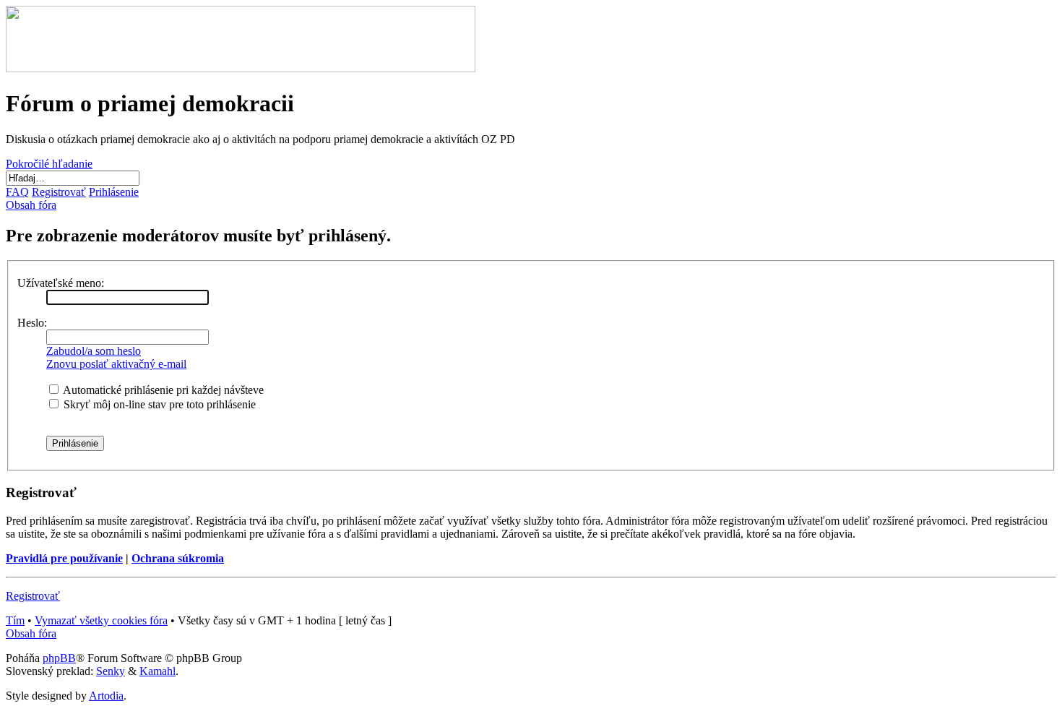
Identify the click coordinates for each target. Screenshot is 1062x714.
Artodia (106, 695)
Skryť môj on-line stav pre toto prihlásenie (158, 404)
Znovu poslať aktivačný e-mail (116, 364)
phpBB (59, 658)
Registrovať (33, 596)
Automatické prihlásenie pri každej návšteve (162, 390)
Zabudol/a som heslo (93, 351)
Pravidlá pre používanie (64, 558)
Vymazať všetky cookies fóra (101, 620)
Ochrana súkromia (177, 558)
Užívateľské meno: (60, 283)
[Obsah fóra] (240, 68)
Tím (15, 620)
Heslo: (32, 323)
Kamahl (157, 671)
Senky (110, 671)
